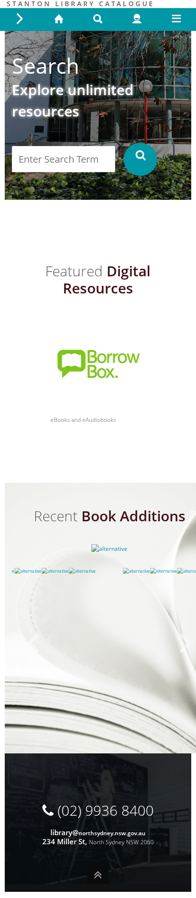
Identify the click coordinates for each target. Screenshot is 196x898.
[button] (140, 159)
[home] (58, 19)
